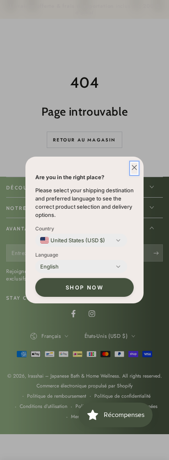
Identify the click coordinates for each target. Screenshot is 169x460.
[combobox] (72, 240)
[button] (134, 168)
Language (46, 255)
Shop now (85, 287)
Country (44, 228)
